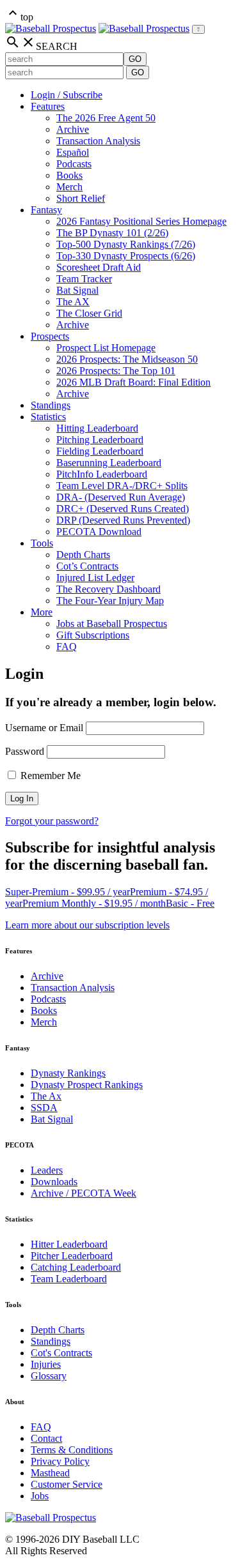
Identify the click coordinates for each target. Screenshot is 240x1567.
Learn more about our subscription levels (87, 925)
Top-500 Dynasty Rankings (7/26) (125, 244)
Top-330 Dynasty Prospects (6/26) (125, 255)
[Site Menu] (198, 29)
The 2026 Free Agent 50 (106, 117)
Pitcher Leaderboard (72, 1255)
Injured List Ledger (95, 577)
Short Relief (80, 198)
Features (48, 106)
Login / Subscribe (66, 94)
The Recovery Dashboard (108, 589)
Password (24, 751)
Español (72, 152)
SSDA (44, 1107)
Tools (42, 543)
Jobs (40, 1495)
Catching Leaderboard (76, 1267)
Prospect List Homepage (106, 347)
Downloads (54, 1181)
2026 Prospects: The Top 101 (115, 370)
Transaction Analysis (98, 140)
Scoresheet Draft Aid (98, 267)
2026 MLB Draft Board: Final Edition (133, 382)
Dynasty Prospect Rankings (87, 1084)
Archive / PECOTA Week (83, 1193)
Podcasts (74, 163)
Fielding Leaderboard (99, 451)
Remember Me (49, 775)
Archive (72, 129)
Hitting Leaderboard (97, 428)
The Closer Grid (89, 313)
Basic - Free (190, 903)
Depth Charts (83, 554)
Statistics (48, 416)
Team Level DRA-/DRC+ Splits (122, 485)
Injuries (46, 1364)
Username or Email (44, 727)
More (41, 612)
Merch (69, 186)
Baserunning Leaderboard (108, 462)
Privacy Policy (60, 1461)
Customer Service (66, 1484)
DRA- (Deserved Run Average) (120, 497)
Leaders (47, 1170)
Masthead (50, 1472)
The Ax (46, 1096)
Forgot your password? (52, 820)
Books (69, 175)
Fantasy (46, 209)
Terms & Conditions (72, 1449)
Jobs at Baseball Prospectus (111, 623)
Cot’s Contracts (87, 566)
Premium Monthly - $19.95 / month (94, 903)
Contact (46, 1438)
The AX (73, 301)
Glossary (49, 1375)
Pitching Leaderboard (99, 439)
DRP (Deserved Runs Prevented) (123, 520)
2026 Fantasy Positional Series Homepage (141, 221)
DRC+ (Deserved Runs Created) (122, 508)
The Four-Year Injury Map (110, 600)
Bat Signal (77, 290)
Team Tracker (84, 278)
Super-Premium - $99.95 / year (67, 891)
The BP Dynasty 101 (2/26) (112, 232)
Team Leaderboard (69, 1278)
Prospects (50, 336)
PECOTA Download (98, 531)
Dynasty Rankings (68, 1073)
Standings (50, 405)
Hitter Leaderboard (69, 1244)
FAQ (66, 646)
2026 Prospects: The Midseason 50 (127, 359)
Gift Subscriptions (92, 635)
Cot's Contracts (61, 1352)
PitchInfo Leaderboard (101, 474)
